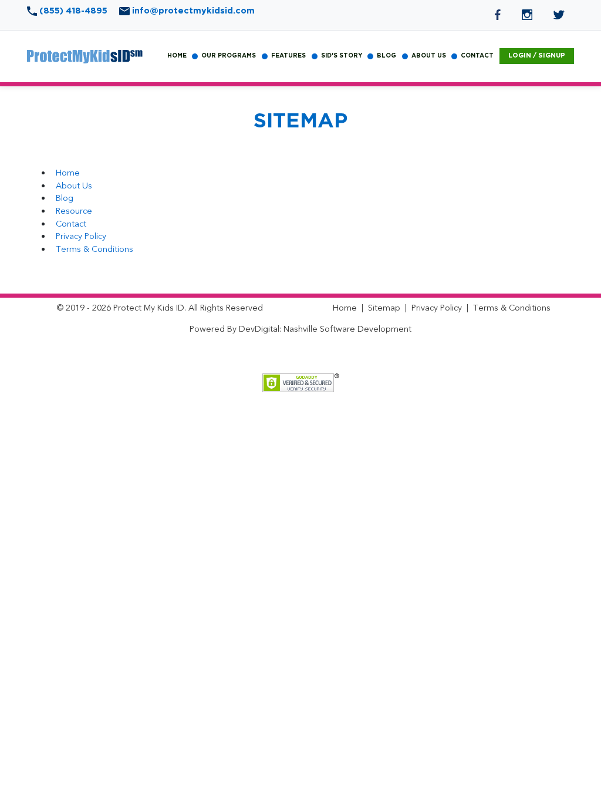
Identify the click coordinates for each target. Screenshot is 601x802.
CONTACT (477, 56)
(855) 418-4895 (73, 10)
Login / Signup (536, 55)
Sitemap (384, 308)
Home (68, 172)
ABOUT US (428, 56)
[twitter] (559, 14)
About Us (74, 185)
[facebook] (498, 14)
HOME (177, 56)
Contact (71, 224)
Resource (74, 211)
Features (288, 56)
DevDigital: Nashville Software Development (325, 329)
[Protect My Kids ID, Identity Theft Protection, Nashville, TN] (298, 356)
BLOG (386, 56)
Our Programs (228, 56)
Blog (64, 198)
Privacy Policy (81, 236)
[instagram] (528, 14)
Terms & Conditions (94, 249)
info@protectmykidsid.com (192, 10)
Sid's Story (341, 56)
